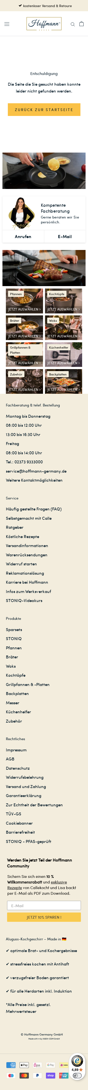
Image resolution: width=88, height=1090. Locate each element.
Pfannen (14, 648)
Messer (12, 703)
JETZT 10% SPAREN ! (44, 917)
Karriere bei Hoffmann (27, 582)
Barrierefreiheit (20, 832)
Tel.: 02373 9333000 (24, 462)
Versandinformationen (27, 545)
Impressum (16, 750)
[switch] (77, 1075)
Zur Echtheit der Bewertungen (34, 805)
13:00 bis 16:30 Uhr (23, 434)
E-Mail (65, 236)
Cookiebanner (19, 823)
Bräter (12, 657)
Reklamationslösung (25, 573)
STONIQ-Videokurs (24, 600)
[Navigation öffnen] (6, 23)
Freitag (12, 443)
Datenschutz (18, 768)
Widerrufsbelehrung (25, 777)
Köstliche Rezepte (22, 536)
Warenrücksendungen (26, 555)
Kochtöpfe (15, 675)
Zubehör (14, 721)
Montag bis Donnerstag (28, 416)
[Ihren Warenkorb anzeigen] (81, 23)
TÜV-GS (13, 814)
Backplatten (17, 693)
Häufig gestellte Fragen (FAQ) (34, 509)
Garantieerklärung (23, 795)
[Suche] (73, 23)
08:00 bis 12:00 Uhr (24, 425)
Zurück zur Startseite (44, 109)
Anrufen (23, 236)
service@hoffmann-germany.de (36, 471)
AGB (10, 759)
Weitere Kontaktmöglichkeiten (34, 480)
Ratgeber (14, 527)
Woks (11, 666)
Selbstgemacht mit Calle (29, 518)
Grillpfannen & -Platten (28, 684)
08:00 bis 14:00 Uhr (24, 453)
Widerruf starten (21, 564)
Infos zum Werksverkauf (28, 591)
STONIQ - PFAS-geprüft (28, 841)
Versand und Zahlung (26, 786)
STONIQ (14, 638)
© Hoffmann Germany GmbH (42, 1034)
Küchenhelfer (18, 712)
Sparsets (14, 629)
